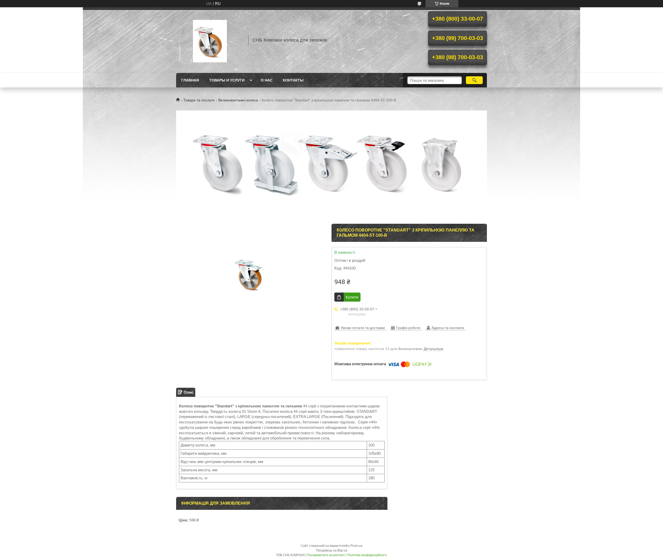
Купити (352, 297)
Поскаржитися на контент (326, 555)
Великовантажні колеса (238, 100)
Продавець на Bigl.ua (331, 550)
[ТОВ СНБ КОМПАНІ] (209, 40)
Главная (190, 80)
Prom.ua (356, 546)
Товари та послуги (198, 100)
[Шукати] (474, 80)
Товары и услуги (226, 80)
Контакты (293, 80)
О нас (266, 80)
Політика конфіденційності (367, 555)
